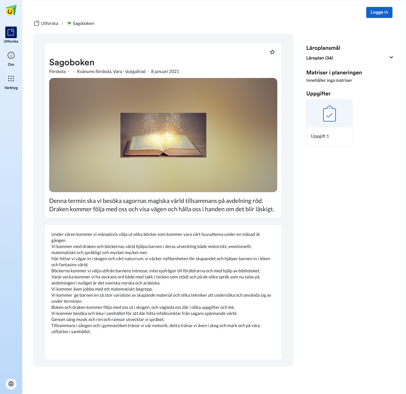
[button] (329, 123)
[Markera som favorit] (272, 52)
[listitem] (11, 35)
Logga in (379, 12)
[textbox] (163, 292)
